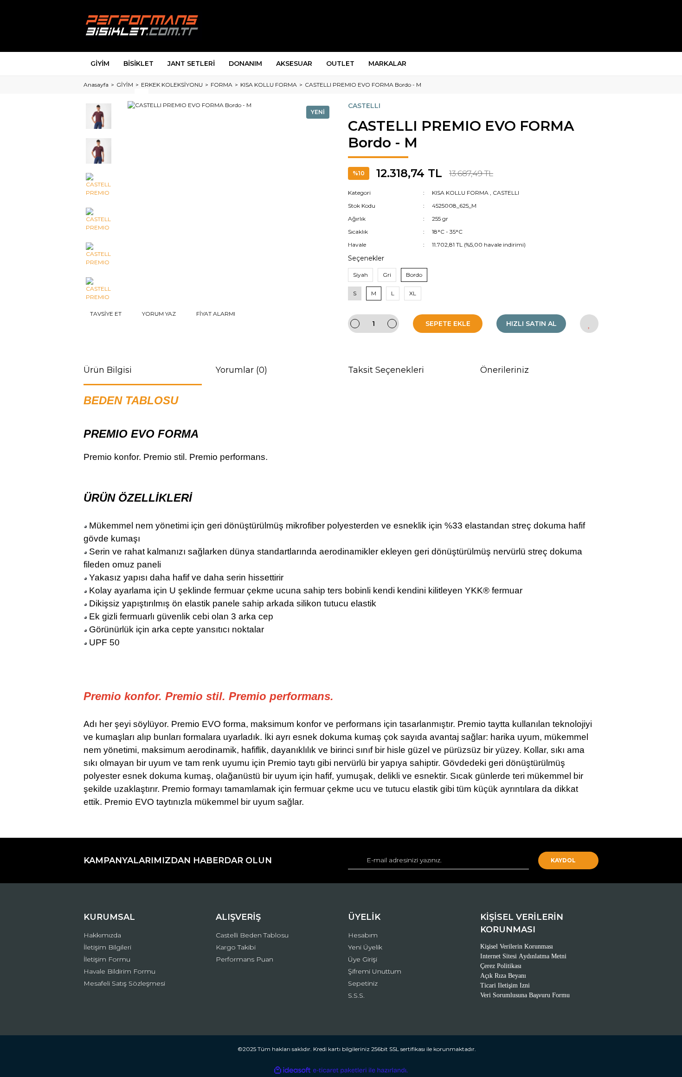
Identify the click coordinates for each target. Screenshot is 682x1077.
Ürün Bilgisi (108, 370)
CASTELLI (364, 106)
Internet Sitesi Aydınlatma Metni (523, 956)
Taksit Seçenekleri (386, 370)
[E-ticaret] (340, 1070)
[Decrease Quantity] (355, 323)
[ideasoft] (292, 1070)
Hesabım (363, 935)
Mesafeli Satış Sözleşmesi (124, 983)
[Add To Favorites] (589, 323)
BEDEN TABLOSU (131, 400)
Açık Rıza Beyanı (503, 975)
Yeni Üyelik (365, 947)
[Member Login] (539, 26)
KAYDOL (563, 860)
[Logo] (143, 26)
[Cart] (587, 26)
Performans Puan (244, 959)
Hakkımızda (102, 935)
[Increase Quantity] (392, 323)
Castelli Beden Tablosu (252, 935)
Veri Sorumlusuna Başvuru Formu (525, 995)
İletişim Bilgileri (107, 947)
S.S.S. (356, 995)
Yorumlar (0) (241, 370)
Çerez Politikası (500, 965)
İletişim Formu (107, 959)
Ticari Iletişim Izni (505, 985)
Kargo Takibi (236, 947)
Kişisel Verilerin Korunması (516, 946)
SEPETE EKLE (447, 323)
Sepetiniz (363, 983)
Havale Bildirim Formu (119, 971)
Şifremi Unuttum (374, 971)
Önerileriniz (504, 370)
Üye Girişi (362, 959)
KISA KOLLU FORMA (460, 192)
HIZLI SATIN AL (531, 323)
